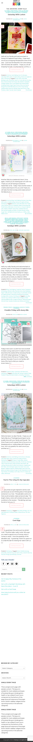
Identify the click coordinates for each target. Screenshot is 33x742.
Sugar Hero (4, 212)
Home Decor (17, 207)
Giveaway (21, 375)
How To (20, 10)
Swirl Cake (17, 471)
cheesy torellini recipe (14, 297)
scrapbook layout (17, 299)
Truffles (25, 212)
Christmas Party (8, 463)
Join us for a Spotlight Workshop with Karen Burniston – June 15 (13, 585)
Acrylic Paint (18, 78)
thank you (19, 212)
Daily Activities (16, 463)
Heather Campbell (24, 81)
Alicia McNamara (10, 462)
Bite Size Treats (26, 203)
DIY (12, 205)
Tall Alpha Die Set (12, 212)
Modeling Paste (5, 85)
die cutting (20, 373)
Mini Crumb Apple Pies (15, 83)
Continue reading (16, 69)
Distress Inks (8, 465)
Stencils (11, 88)
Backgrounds (4, 80)
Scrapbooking (23, 11)
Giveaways (16, 307)
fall (18, 81)
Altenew (14, 203)
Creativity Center (22, 218)
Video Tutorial (9, 90)
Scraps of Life (17, 470)
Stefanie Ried (4, 88)
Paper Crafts (4, 292)
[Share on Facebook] (3, 564)
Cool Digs (16, 520)
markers (6, 208)
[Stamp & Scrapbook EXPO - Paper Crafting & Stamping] (16, 3)
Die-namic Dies (18, 552)
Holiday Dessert (5, 83)
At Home (7, 10)
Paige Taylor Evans (14, 85)
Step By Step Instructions (19, 88)
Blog (12, 132)
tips (29, 471)
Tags (28, 88)
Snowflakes (11, 471)
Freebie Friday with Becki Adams (9, 375)
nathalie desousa (23, 208)
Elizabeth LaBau (18, 205)
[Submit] (23, 569)
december (23, 463)
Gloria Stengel (10, 466)
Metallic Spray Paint (13, 208)
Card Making (14, 10)
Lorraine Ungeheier (23, 230)
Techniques (19, 223)
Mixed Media (25, 83)
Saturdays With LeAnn (12, 11)
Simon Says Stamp (23, 86)
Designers (8, 219)
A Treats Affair (19, 460)
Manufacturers (10, 220)
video (28, 212)
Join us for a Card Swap (8, 589)
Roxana (12, 470)
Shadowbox (24, 470)
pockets (7, 470)
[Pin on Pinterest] (17, 564)
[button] (2, 3)
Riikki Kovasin (9, 299)
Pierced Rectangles (6, 210)
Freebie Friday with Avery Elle (16, 310)
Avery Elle (24, 78)
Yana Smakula (17, 90)
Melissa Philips (18, 468)
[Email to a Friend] (12, 564)
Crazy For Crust (18, 80)
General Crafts (23, 219)
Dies (9, 205)
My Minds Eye (13, 554)
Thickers (3, 90)
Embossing (25, 205)
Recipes (26, 10)
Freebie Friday (7, 307)
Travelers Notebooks (13, 301)
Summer (19, 554)
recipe (27, 210)
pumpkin (14, 210)
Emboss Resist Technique (10, 81)
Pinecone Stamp (24, 85)
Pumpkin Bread (21, 210)
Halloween (10, 207)
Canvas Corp (4, 297)
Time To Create (24, 471)
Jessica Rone (21, 512)
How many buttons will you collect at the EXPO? (13, 593)
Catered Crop (10, 552)
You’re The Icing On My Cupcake (16, 480)
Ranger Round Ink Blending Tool (9, 86)
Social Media (24, 292)
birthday (25, 510)
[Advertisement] (16, 110)
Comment (29, 90)
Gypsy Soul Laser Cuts (20, 466)
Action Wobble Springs (23, 551)
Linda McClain (26, 552)
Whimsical (7, 473)
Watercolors (4, 213)
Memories (25, 468)
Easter (16, 512)
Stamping (24, 12)
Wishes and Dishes (24, 301)
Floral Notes (4, 207)
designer (22, 297)
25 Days (14, 460)
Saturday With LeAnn (16, 15)
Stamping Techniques (12, 222)
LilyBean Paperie (9, 468)
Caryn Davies (4, 205)
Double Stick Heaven (17, 465)
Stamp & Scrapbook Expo (13, 12)
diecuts (24, 80)
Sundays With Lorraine (16, 226)
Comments (28, 213)
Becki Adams (23, 314)
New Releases (19, 220)
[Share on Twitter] (8, 564)
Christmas (11, 80)
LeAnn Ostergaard (24, 484)
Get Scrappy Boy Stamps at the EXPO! (11, 580)
